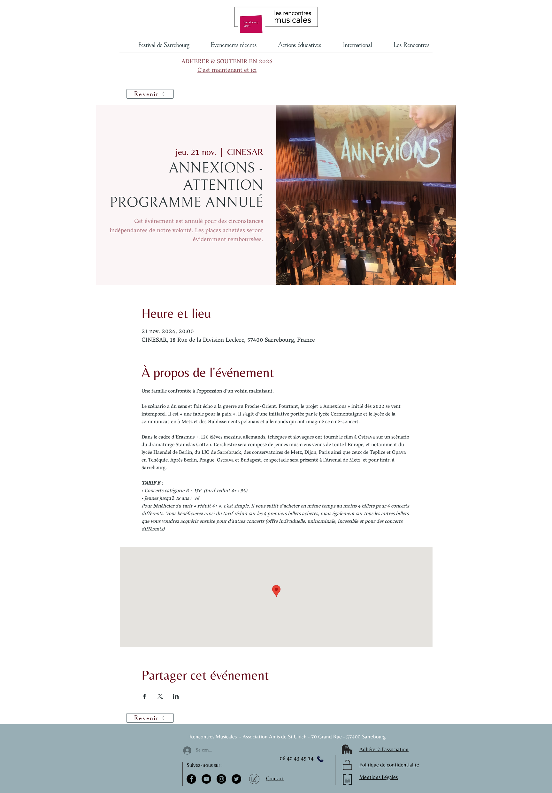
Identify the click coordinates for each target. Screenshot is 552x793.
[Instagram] (221, 779)
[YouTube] (206, 779)
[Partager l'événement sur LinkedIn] (176, 696)
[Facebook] (191, 779)
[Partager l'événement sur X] (160, 696)
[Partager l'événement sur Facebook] (145, 696)
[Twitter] (236, 779)
